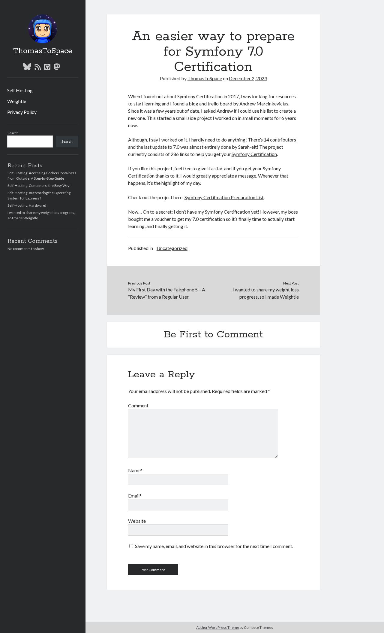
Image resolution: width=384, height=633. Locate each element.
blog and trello (203, 103)
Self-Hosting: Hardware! (27, 205)
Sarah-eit (247, 147)
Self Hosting (20, 90)
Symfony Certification (254, 154)
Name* (135, 470)
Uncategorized (172, 248)
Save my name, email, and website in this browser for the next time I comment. (214, 546)
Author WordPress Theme (217, 627)
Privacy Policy (22, 112)
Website (137, 521)
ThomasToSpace (42, 51)
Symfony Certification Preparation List (224, 197)
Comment (138, 405)
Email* (135, 495)
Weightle (16, 101)
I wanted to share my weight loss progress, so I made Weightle (265, 293)
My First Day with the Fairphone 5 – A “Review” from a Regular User (166, 293)
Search (13, 133)
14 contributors (280, 139)
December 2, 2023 (248, 78)
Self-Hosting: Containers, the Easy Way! (39, 185)
